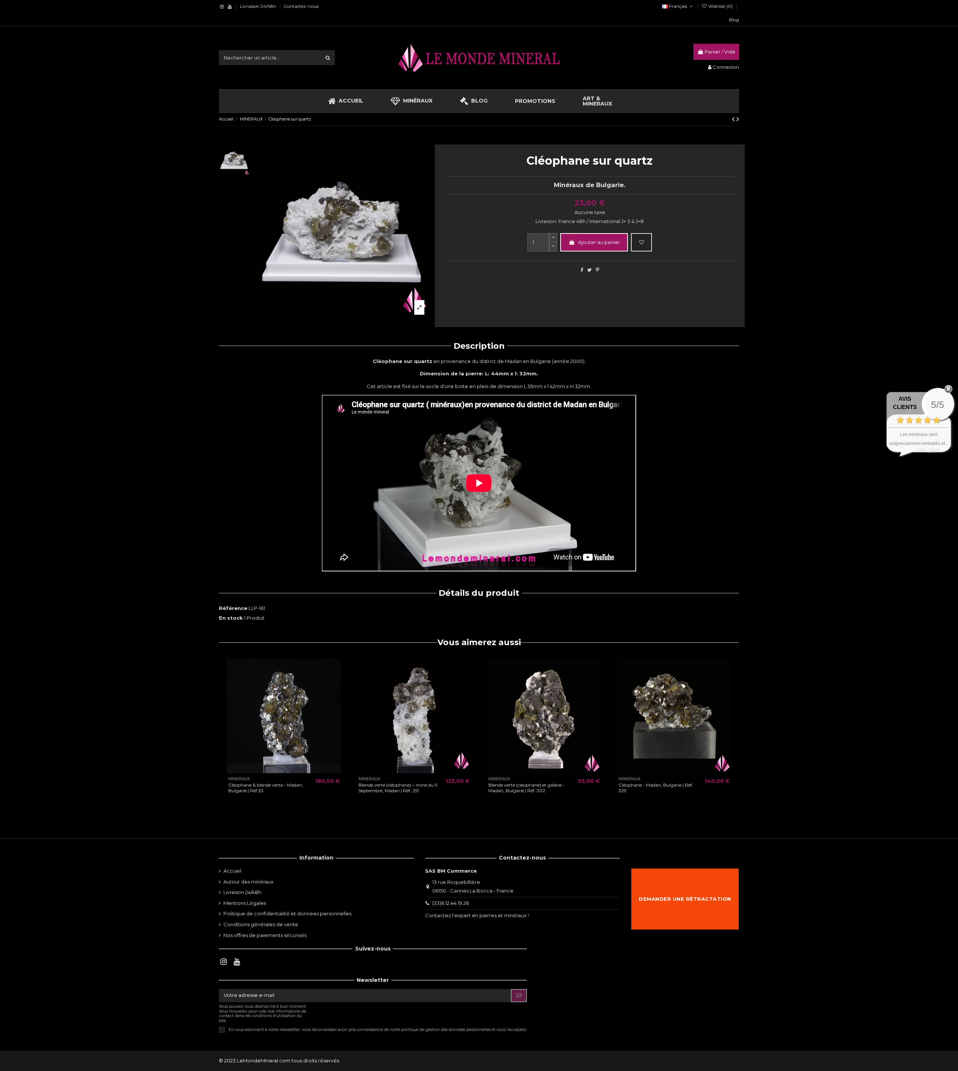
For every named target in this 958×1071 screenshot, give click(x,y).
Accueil (232, 871)
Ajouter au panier (599, 242)
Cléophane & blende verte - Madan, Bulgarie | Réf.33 (265, 787)
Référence (233, 608)
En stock (231, 618)
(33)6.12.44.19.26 (450, 903)
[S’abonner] (519, 995)
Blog (734, 19)
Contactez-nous (301, 6)
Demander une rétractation (685, 899)
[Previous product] (734, 119)
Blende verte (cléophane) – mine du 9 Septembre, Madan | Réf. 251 (398, 787)
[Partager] (581, 270)
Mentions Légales (244, 903)
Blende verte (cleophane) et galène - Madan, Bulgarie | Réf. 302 (526, 787)
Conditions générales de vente (260, 924)
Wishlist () (720, 6)
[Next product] (737, 119)
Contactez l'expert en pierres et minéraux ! (477, 915)
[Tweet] (589, 270)
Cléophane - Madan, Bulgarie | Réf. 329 (656, 787)
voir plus (928, 449)
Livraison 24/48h (258, 6)
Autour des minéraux (248, 882)
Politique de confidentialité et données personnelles (287, 913)
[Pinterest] (597, 270)
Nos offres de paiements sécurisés (264, 935)
